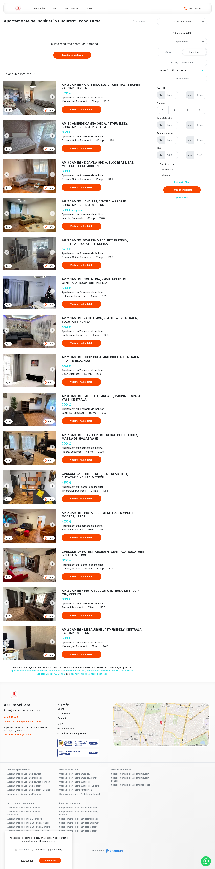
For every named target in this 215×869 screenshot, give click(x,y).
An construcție (165, 133)
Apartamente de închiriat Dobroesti (24, 818)
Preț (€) (161, 88)
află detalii (46, 837)
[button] (6, 96)
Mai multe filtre (182, 182)
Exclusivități (166, 175)
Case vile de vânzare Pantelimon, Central (79, 794)
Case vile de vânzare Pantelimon (75, 790)
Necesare (24, 849)
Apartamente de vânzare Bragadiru (24, 786)
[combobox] (182, 41)
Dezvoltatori (71, 8)
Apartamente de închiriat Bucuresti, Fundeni (28, 823)
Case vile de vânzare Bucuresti (74, 782)
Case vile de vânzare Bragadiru (74, 774)
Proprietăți (39, 8)
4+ (200, 110)
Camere (161, 103)
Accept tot (50, 860)
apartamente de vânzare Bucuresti (89, 673)
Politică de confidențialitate (71, 733)
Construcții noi (167, 164)
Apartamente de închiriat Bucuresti (24, 807)
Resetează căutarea (72, 55)
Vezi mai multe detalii (81, 109)
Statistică (40, 849)
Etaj (159, 148)
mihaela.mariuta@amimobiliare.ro (22, 721)
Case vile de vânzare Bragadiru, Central (78, 778)
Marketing (57, 849)
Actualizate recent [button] (181, 21)
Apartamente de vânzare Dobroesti (24, 778)
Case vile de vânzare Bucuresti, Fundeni (79, 786)
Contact (89, 8)
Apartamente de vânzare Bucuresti (24, 774)
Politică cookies (65, 728)
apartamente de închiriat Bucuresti (29, 670)
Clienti (55, 8)
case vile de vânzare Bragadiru (103, 670)
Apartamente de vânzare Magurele (24, 794)
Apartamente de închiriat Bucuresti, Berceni (28, 827)
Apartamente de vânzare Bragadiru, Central (28, 790)
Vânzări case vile (68, 769)
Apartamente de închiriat (20, 803)
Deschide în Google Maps (18, 734)
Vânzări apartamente (18, 769)
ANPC (60, 724)
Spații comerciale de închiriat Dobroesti (78, 818)
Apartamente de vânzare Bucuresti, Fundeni (28, 782)
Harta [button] (50, 110)
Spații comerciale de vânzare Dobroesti (130, 785)
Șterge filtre (182, 197)
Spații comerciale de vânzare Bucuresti (130, 774)
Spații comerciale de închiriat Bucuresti (78, 807)
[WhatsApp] (206, 861)
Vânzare (169, 52)
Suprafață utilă (164, 118)
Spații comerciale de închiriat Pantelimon (79, 823)
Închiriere (194, 52)
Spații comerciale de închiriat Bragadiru (78, 827)
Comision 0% (167, 169)
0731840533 (195, 8)
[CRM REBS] (114, 850)
